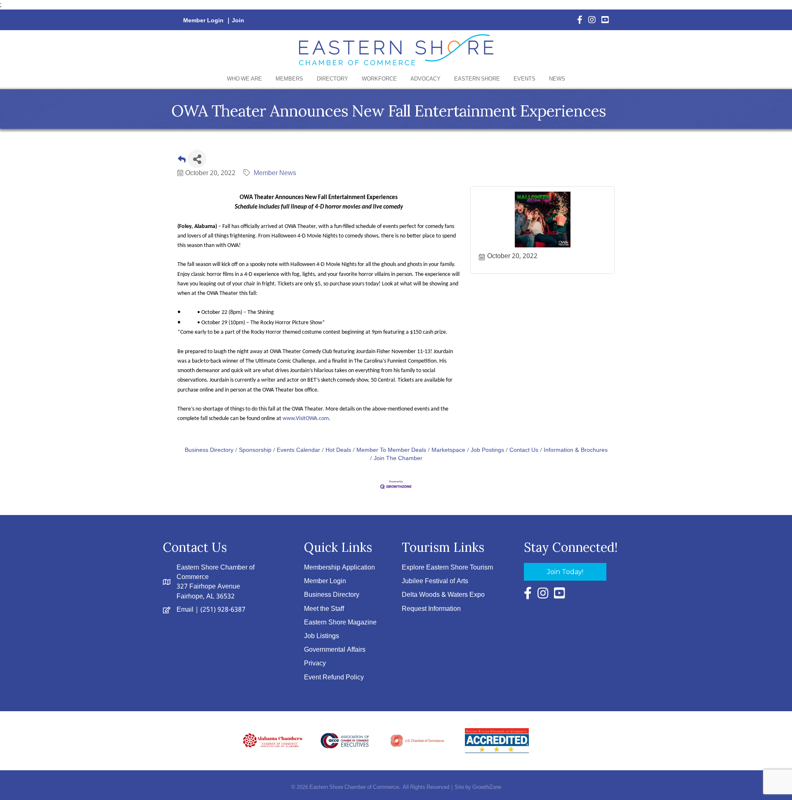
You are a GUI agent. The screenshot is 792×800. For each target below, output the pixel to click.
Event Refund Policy (334, 677)
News (557, 79)
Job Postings (487, 450)
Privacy (315, 663)
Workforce (379, 79)
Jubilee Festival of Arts (435, 581)
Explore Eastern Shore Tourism (447, 567)
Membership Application (339, 567)
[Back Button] (182, 161)
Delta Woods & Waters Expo (443, 595)
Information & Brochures (576, 450)
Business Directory (209, 450)
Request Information (431, 609)
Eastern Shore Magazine (340, 622)
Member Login (203, 21)
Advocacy (425, 79)
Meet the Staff (324, 609)
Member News (275, 173)
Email (185, 609)
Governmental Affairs (334, 649)
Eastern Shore (477, 79)
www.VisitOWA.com (306, 418)
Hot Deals (338, 450)
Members (289, 79)
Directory (332, 79)
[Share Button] (197, 159)
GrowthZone (486, 787)
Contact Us (523, 450)
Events (524, 79)
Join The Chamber (398, 458)
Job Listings (321, 636)
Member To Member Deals (391, 450)
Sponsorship (255, 450)
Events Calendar (298, 450)
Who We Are (244, 79)
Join (238, 21)
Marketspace (448, 450)
